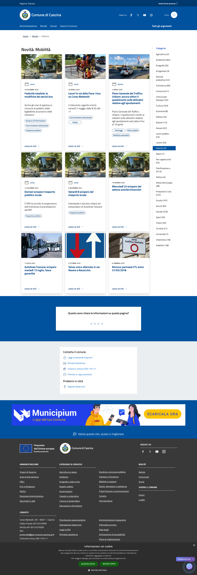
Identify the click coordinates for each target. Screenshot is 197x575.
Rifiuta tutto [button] (109, 564)
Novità (35, 36)
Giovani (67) (161, 128)
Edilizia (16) (161, 116)
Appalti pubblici (66, 486)
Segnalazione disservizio (70, 524)
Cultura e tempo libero (69, 501)
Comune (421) (162, 91)
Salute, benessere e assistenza (113, 486)
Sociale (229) (162, 211)
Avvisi (32, 84)
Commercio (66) (163, 85)
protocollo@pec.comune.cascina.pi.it (37, 534)
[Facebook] (130, 15)
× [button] (194, 545)
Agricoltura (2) (162, 54)
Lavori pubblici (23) (162, 135)
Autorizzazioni (65, 491)
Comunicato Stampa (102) (162, 98)
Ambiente (63, 476)
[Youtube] (143, 15)
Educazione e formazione (70, 505)
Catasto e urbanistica (69, 496)
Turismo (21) (161, 228)
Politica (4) (161, 177)
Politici (23, 491)
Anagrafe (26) (162, 65)
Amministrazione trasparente (112, 520)
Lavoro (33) (161, 142)
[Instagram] (150, 15)
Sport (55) (160, 217)
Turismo (102, 496)
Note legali (104, 529)
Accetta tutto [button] (88, 564)
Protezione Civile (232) (163, 193)
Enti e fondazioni (27, 486)
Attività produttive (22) (163, 78)
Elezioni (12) (161, 122)
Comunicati (144, 476)
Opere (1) (160, 153)
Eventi (142, 495)
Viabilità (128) (162, 245)
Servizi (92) (161, 206)
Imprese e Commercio (109, 476)
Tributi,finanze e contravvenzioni (114, 491)
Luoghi (142, 499)
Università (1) (162, 234)
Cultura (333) (162, 105)
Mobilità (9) (161, 148)
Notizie (120, 84)
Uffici (22, 481)
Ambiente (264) (163, 59)
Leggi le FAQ (65, 529)
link (124, 558)
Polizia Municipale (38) (164, 184)
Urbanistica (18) (163, 239)
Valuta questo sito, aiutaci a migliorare (100, 434)
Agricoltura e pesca (68, 472)
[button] (98, 570)
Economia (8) (162, 111)
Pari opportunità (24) (163, 161)
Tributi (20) (161, 222)
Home (25, 36)
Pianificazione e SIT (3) (163, 170)
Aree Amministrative (29, 476)
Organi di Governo (28, 472)
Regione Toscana (27, 3)
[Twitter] (137, 15)
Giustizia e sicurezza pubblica (112, 472)
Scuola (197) (161, 200)
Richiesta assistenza (68, 534)
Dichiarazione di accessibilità (112, 534)
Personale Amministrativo (31, 496)
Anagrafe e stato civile (69, 481)
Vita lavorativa (105, 500)
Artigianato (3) (162, 71)
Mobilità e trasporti (107, 481)
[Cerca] (174, 15)
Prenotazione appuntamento (72, 520)
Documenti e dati (27, 501)
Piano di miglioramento (109, 539)
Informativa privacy (108, 524)
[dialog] (98, 558)
